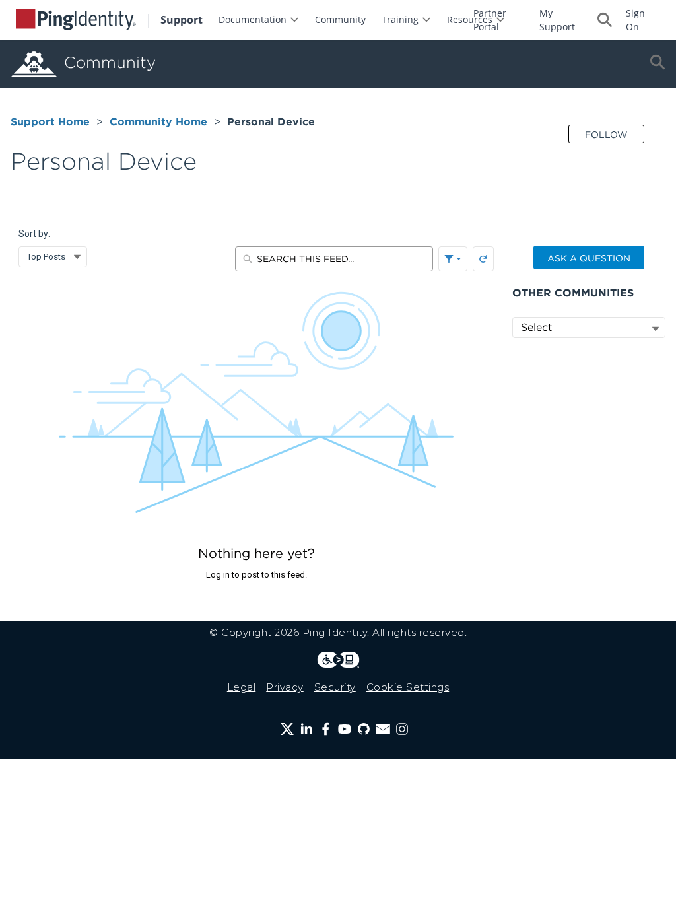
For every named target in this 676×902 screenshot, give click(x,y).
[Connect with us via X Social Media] (287, 729)
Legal (241, 687)
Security (335, 687)
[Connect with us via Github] (363, 729)
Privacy (285, 687)
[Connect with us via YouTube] (344, 729)
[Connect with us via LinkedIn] (306, 729)
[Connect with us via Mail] (383, 729)
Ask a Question (588, 258)
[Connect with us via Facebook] (325, 729)
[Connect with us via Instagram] (402, 729)
